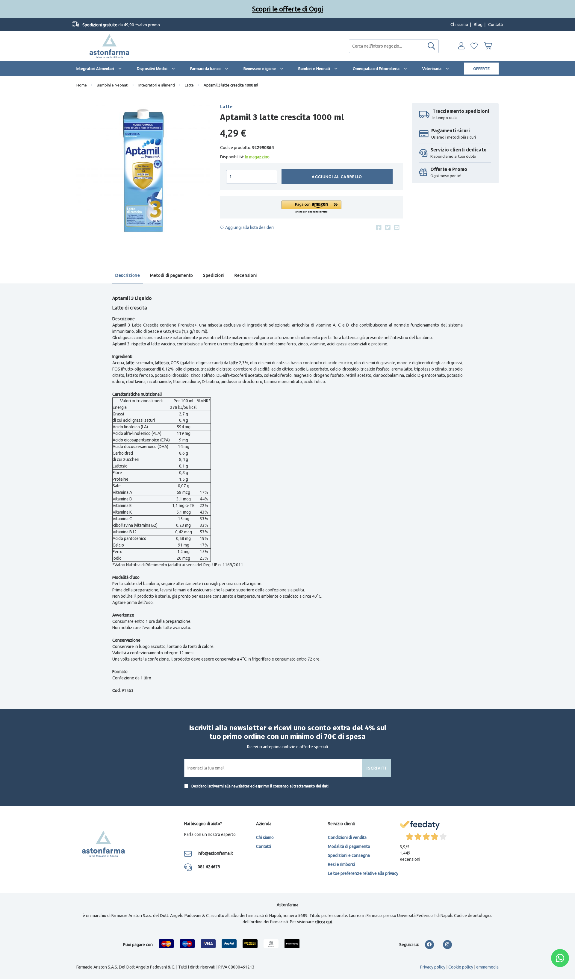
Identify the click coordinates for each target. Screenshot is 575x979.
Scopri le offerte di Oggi (287, 9)
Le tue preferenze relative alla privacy (363, 873)
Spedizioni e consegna (349, 855)
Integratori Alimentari (95, 68)
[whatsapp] (560, 958)
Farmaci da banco (205, 68)
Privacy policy (432, 967)
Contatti (495, 24)
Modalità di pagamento (349, 846)
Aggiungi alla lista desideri (249, 227)
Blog (478, 24)
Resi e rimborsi (341, 864)
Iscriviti (376, 768)
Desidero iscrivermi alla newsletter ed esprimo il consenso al (259, 786)
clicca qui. (324, 921)
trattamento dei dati (311, 786)
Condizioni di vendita (347, 837)
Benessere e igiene (259, 68)
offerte (481, 68)
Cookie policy (460, 967)
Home (81, 85)
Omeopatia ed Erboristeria (376, 68)
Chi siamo (459, 24)
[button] (311, 207)
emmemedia (487, 967)
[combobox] (394, 46)
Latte (189, 85)
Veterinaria (431, 68)
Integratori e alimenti (156, 85)
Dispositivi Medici (152, 68)
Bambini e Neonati (314, 68)
